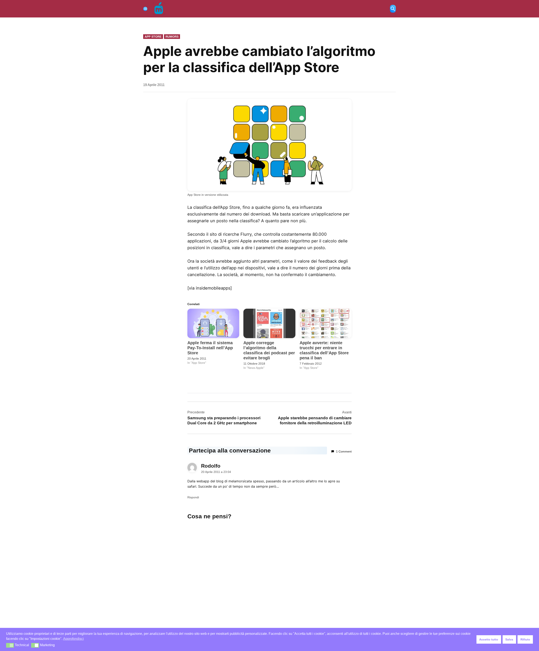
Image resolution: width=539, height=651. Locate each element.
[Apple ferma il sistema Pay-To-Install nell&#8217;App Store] (213, 323)
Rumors (172, 36)
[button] (10, 645)
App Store (153, 36)
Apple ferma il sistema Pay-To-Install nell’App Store (210, 347)
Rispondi (193, 497)
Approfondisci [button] (73, 638)
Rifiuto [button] (525, 639)
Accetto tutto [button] (488, 639)
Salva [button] (509, 639)
